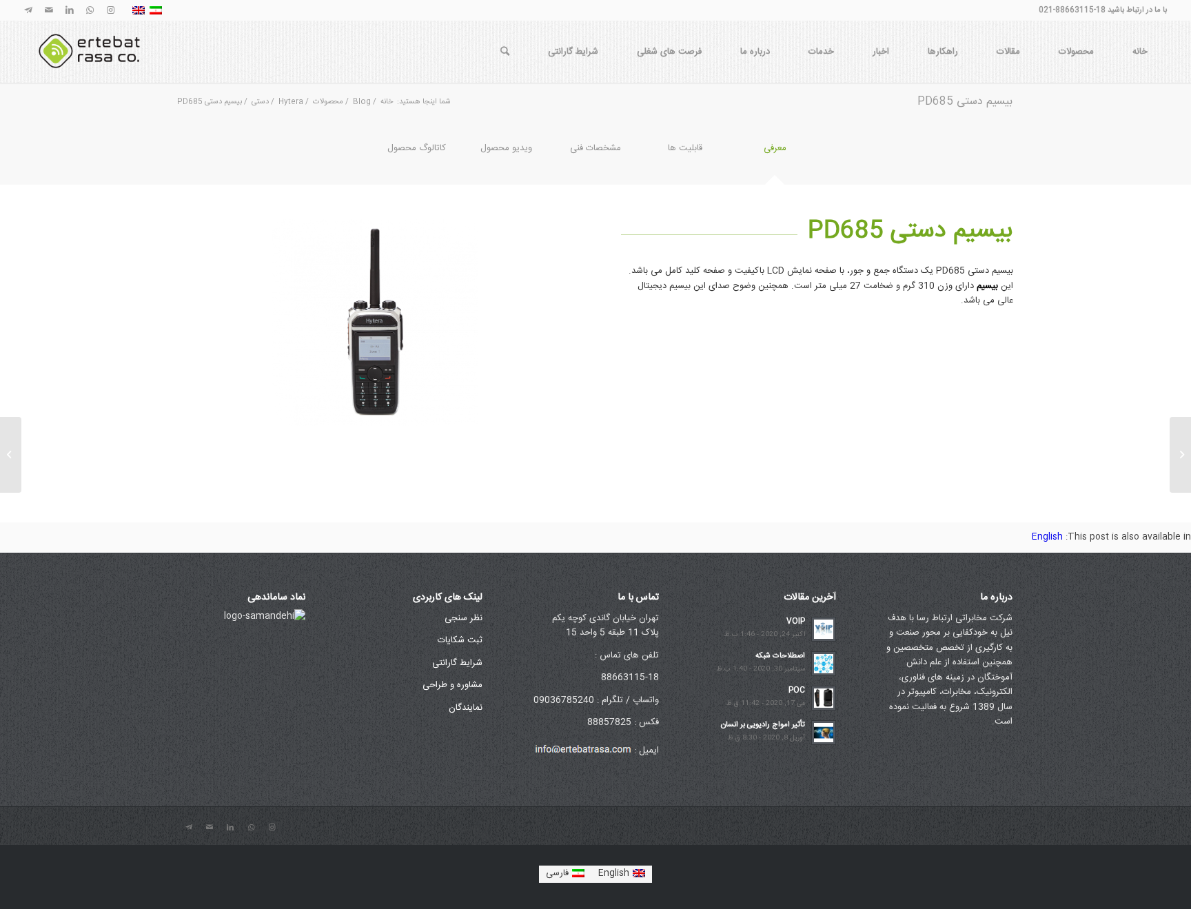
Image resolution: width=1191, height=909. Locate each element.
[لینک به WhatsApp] (90, 10)
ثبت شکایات (460, 640)
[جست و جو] (504, 52)
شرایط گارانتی (457, 663)
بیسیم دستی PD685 (964, 101)
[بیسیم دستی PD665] (1180, 455)
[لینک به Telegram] (28, 10)
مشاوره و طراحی (452, 685)
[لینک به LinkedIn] (69, 10)
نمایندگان (465, 707)
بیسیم (987, 286)
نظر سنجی (463, 618)
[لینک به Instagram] (111, 10)
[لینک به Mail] (49, 10)
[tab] (775, 157)
